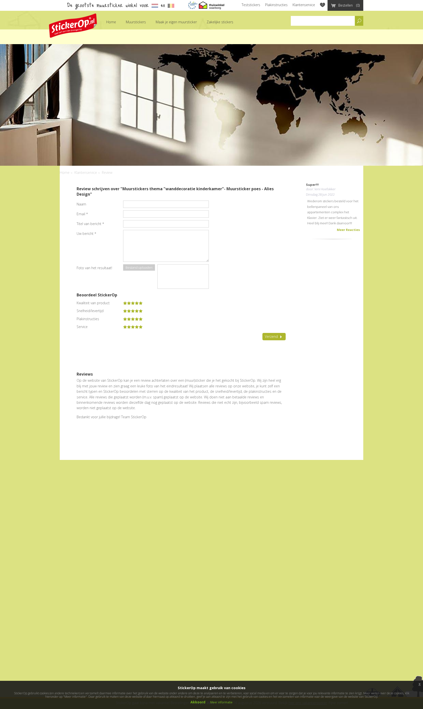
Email (82, 214)
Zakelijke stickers (220, 22)
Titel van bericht (90, 223)
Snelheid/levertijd (90, 311)
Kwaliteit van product (93, 303)
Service (82, 327)
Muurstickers (136, 22)
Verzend (271, 336)
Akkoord (197, 702)
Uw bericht (86, 233)
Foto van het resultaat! (94, 268)
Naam (81, 204)
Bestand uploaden (139, 267)
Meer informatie (221, 702)
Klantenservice (304, 4)
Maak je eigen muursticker (176, 22)
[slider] (133, 303)
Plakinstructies (276, 4)
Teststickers (251, 4)
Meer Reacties (348, 230)
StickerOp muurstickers (73, 25)
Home (111, 22)
